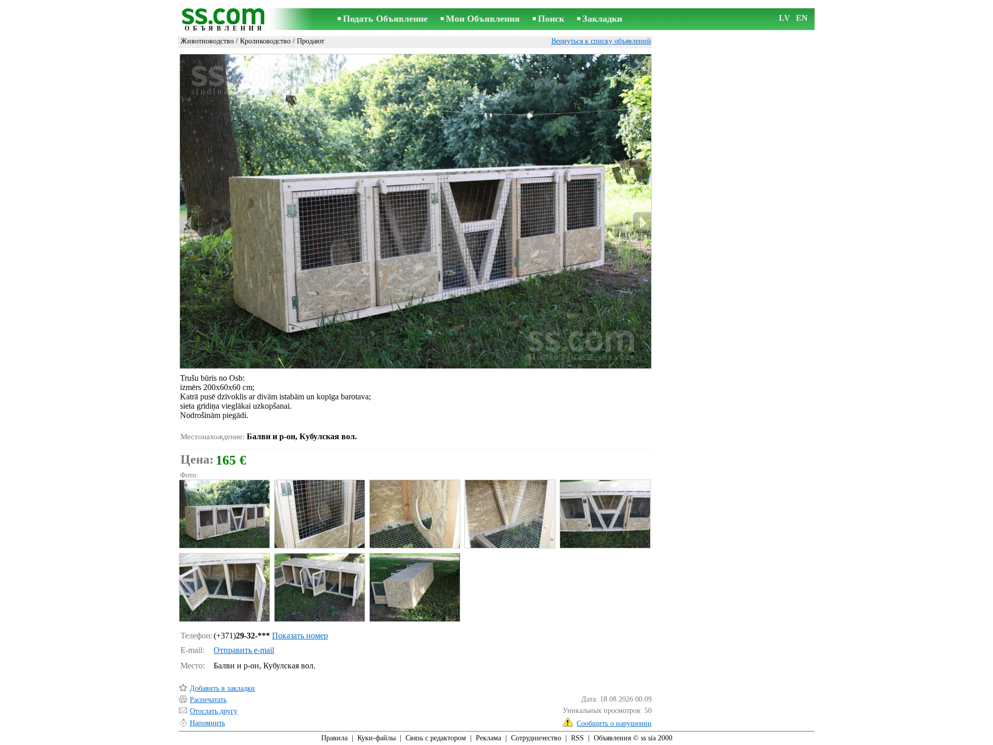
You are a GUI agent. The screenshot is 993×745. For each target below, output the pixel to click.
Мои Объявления (483, 18)
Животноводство (207, 41)
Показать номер (300, 635)
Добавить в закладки (222, 688)
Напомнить (207, 723)
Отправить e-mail (244, 650)
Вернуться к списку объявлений (601, 41)
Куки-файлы (376, 738)
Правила (334, 738)
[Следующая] (642, 223)
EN (802, 17)
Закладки (602, 18)
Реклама (488, 738)
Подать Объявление (385, 18)
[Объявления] (225, 20)
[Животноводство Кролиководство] (224, 514)
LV (784, 17)
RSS (577, 738)
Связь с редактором (435, 738)
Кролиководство (265, 41)
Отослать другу (213, 711)
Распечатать (208, 700)
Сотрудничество (536, 738)
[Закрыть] (640, 65)
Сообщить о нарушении (614, 723)
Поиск (551, 18)
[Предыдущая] (189, 223)
